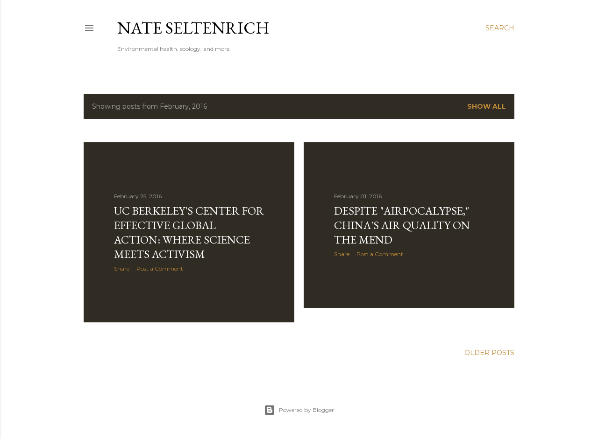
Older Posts (489, 352)
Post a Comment (159, 268)
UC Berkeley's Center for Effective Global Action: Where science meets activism (189, 232)
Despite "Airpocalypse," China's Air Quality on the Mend (402, 225)
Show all (486, 106)
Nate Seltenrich (193, 28)
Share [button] (121, 268)
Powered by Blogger (306, 409)
